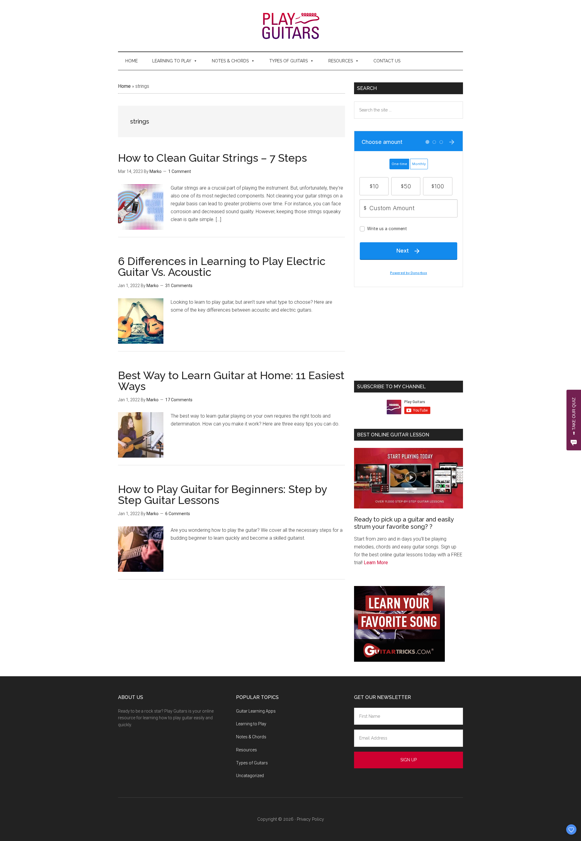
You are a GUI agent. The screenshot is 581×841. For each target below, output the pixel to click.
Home (131, 60)
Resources (340, 60)
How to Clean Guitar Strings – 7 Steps (212, 157)
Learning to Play (171, 60)
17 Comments (178, 399)
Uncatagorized (250, 775)
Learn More (376, 562)
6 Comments (177, 513)
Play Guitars (290, 25)
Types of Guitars (288, 60)
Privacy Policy (310, 819)
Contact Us (386, 60)
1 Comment (179, 171)
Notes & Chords (230, 60)
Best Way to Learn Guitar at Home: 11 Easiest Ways (231, 380)
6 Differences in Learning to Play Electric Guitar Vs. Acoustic (222, 266)
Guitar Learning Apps (256, 711)
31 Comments (178, 285)
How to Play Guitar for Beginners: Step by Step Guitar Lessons (222, 494)
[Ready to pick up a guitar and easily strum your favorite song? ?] (408, 478)
